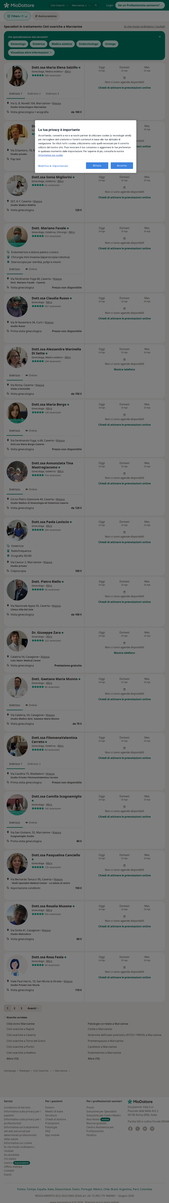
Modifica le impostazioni (53, 165)
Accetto (122, 165)
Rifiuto (97, 165)
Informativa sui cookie (50, 155)
